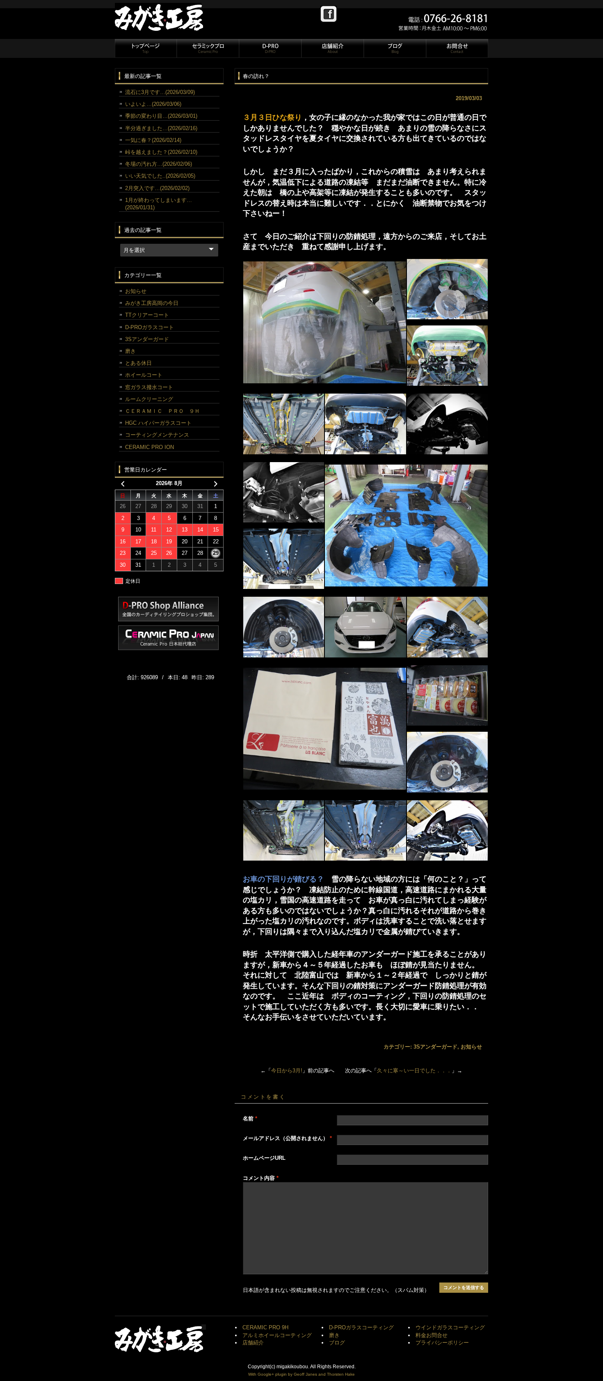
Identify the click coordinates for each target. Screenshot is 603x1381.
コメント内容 (261, 1178)
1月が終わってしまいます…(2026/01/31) (158, 204)
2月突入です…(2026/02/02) (157, 188)
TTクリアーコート (147, 315)
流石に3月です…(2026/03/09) (160, 92)
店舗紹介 (332, 48)
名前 (250, 1118)
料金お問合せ (432, 1335)
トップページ (145, 48)
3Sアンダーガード (435, 1047)
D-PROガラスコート (149, 327)
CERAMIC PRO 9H (265, 1327)
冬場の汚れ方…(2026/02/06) (158, 164)
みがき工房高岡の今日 (151, 303)
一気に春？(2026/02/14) (153, 140)
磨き (130, 351)
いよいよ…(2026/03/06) (153, 104)
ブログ (394, 48)
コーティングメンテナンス (157, 435)
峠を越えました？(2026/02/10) (161, 152)
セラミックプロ (207, 48)
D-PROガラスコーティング (361, 1327)
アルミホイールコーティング (277, 1335)
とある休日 (138, 363)
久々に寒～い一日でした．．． (414, 1070)
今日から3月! (286, 1070)
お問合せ (456, 48)
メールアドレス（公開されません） (287, 1138)
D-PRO (270, 48)
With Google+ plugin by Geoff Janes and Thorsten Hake (301, 1374)
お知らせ (471, 1047)
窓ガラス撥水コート (149, 387)
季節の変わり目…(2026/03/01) (161, 116)
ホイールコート (143, 375)
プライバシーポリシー (442, 1343)
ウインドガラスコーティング (450, 1327)
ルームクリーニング (149, 399)
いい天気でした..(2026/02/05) (160, 176)
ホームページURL (264, 1158)
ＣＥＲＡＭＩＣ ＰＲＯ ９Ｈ (162, 411)
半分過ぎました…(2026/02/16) (161, 128)
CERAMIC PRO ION (149, 447)
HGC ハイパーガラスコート (158, 423)
